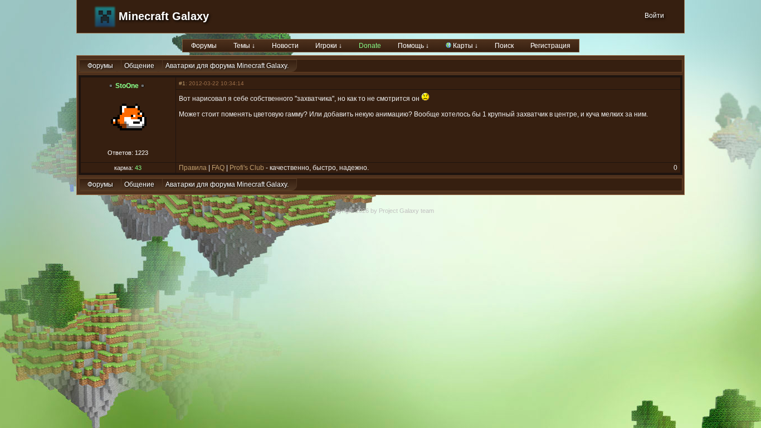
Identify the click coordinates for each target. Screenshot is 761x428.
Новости (285, 46)
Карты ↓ (464, 46)
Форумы (204, 46)
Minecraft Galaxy (164, 16)
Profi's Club (247, 168)
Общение (139, 66)
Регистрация (550, 46)
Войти (654, 16)
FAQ (218, 168)
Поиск (504, 46)
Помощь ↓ (413, 46)
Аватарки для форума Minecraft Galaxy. (227, 66)
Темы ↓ (244, 46)
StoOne (127, 86)
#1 (182, 83)
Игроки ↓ (328, 46)
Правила (193, 168)
